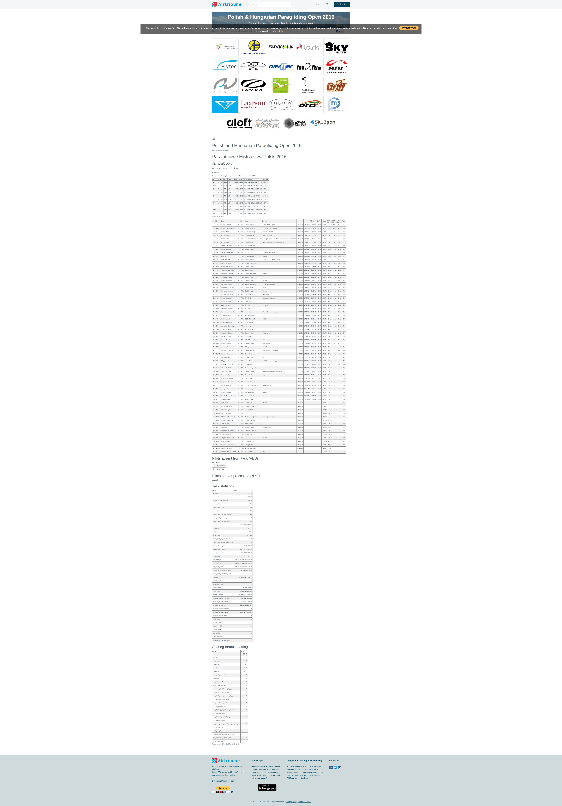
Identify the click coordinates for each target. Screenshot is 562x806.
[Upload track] (317, 4)
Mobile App (257, 760)
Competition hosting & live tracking (304, 760)
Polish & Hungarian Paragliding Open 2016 (281, 17)
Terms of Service (304, 802)
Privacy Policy (291, 802)
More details (279, 31)
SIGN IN (342, 4)
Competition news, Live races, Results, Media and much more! (281, 23)
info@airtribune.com (226, 781)
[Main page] (226, 4)
